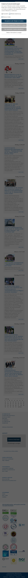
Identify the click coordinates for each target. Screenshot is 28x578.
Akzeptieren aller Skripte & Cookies (14, 21)
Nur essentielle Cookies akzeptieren (14, 29)
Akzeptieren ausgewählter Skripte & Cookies (14, 25)
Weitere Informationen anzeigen (14, 32)
